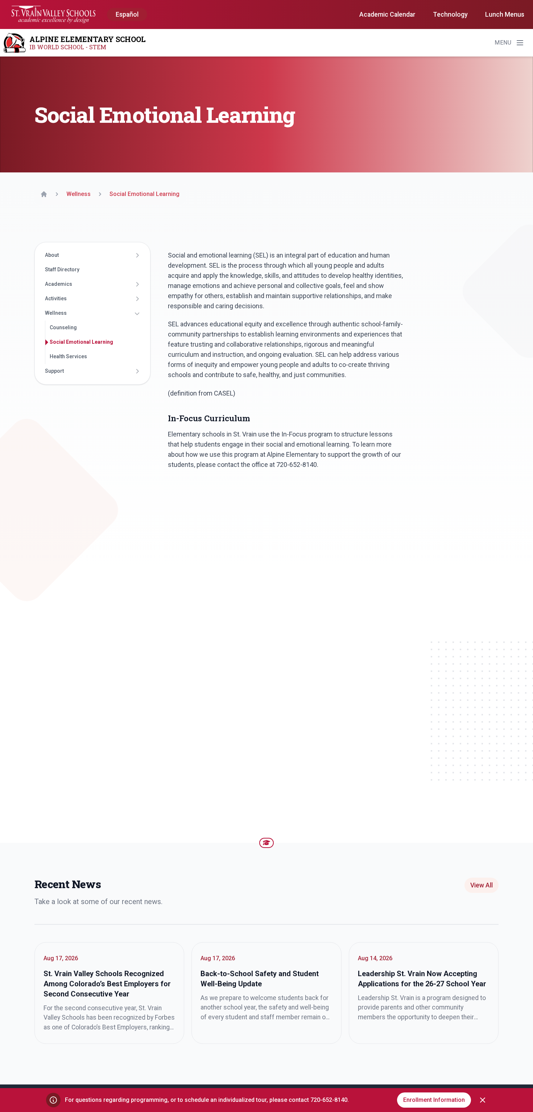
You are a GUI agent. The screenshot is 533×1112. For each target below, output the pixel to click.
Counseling (63, 328)
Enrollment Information (434, 1099)
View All (481, 885)
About (52, 255)
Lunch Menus (504, 14)
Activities (56, 299)
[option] (127, 15)
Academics (58, 284)
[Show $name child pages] (137, 255)
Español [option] (127, 14)
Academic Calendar (387, 14)
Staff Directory (62, 270)
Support (54, 371)
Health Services (68, 357)
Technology (450, 14)
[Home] (43, 194)
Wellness (56, 313)
